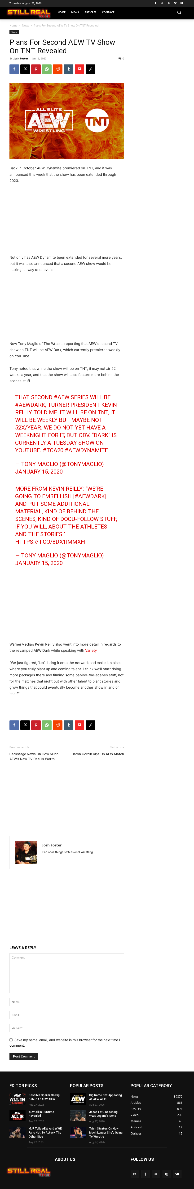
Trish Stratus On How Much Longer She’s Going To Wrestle (106, 1132)
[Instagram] (162, 3)
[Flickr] (156, 1174)
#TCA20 (53, 450)
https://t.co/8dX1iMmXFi (50, 541)
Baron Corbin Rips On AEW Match (98, 754)
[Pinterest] (36, 69)
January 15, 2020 (39, 471)
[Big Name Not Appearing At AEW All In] (78, 1099)
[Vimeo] (175, 3)
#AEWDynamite (86, 450)
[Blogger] (135, 1174)
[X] (169, 3)
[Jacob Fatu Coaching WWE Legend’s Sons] (78, 1115)
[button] (179, 12)
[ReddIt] (57, 69)
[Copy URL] (90, 69)
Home (13, 25)
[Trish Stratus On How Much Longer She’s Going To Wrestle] (78, 1132)
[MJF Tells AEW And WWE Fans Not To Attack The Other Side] (17, 1132)
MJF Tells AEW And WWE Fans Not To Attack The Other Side (45, 1132)
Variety (91, 650)
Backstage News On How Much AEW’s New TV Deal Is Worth (33, 756)
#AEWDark (30, 405)
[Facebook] (155, 3)
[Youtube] (182, 3)
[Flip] (79, 69)
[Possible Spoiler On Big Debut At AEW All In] (17, 1099)
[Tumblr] (68, 69)
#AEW (61, 397)
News (25, 25)
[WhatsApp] (47, 69)
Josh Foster (21, 58)
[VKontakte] (177, 1174)
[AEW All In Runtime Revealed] (17, 1115)
